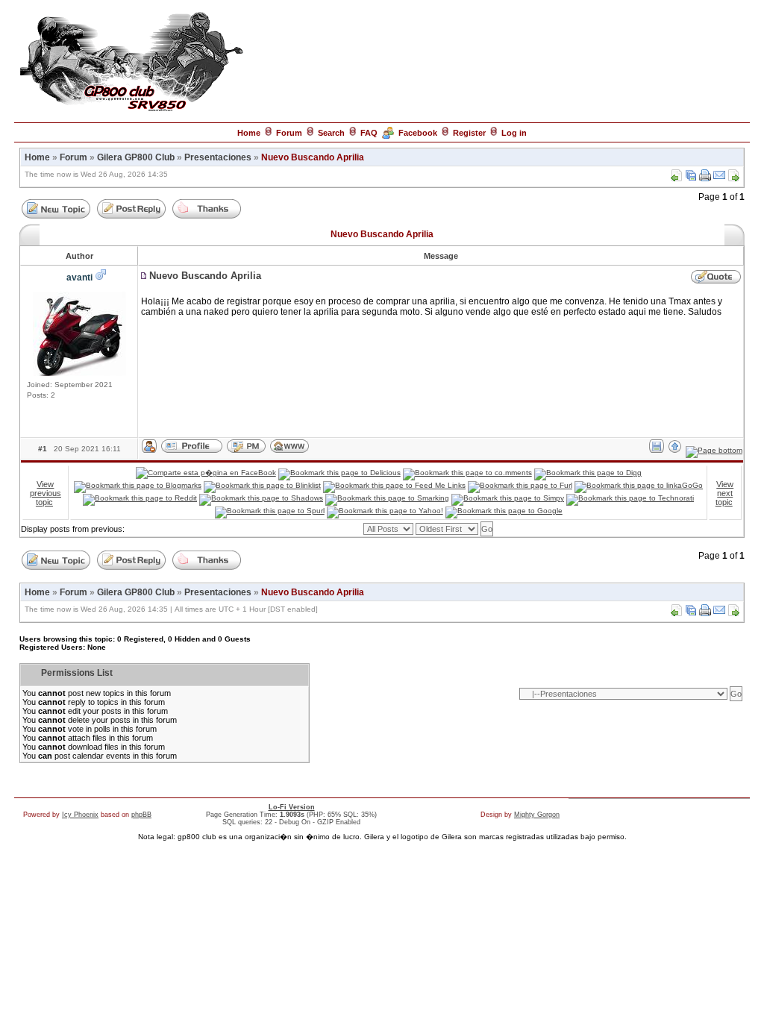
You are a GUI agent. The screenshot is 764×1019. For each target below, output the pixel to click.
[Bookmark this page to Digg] (588, 472)
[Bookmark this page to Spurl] (270, 511)
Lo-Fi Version (292, 807)
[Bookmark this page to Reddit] (140, 498)
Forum (289, 132)
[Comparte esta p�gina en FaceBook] (206, 472)
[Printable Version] (705, 179)
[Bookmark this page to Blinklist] (262, 485)
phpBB (141, 814)
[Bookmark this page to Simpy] (507, 498)
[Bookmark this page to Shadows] (261, 498)
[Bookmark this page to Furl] (520, 485)
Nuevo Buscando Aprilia (312, 157)
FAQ (369, 132)
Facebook (417, 132)
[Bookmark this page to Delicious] (339, 472)
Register (469, 132)
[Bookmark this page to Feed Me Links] (394, 485)
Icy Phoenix (80, 814)
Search (331, 132)
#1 (42, 449)
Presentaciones (217, 157)
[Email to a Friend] (719, 179)
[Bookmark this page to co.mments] (467, 472)
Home (248, 132)
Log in (514, 132)
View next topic (725, 493)
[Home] (131, 110)
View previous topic (45, 493)
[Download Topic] (691, 179)
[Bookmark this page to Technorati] (630, 498)
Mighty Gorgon (537, 814)
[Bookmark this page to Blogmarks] (137, 485)
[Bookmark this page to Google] (504, 511)
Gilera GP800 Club (136, 157)
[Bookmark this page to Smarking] (387, 498)
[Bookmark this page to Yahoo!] (385, 511)
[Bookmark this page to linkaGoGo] (638, 485)
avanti (79, 277)
